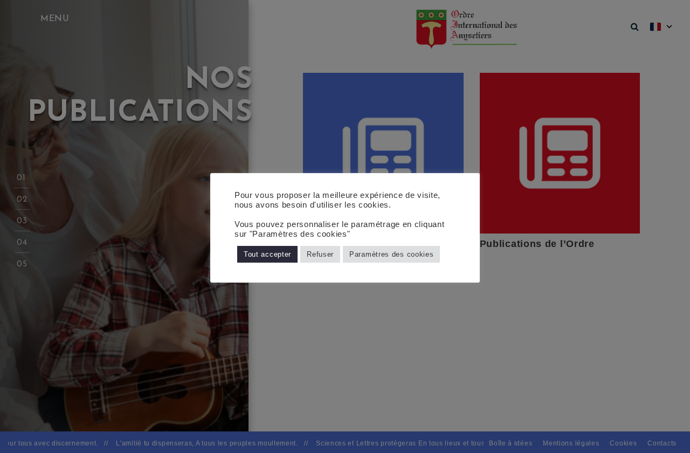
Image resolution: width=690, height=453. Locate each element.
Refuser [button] (320, 254)
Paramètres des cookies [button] (391, 254)
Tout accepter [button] (267, 254)
